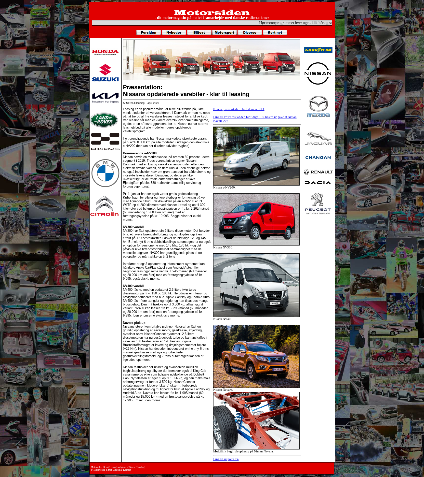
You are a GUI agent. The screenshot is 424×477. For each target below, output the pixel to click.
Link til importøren (226, 459)
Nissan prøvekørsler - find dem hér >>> (239, 109)
